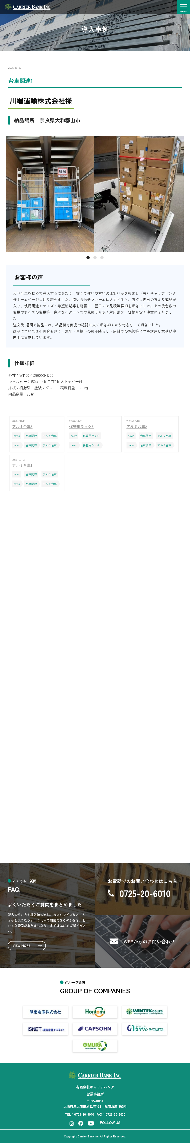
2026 (43, 757)
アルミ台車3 (47, 676)
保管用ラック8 (49, 693)
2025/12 (42, 816)
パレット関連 (46, 553)
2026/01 (42, 805)
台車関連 (42, 542)
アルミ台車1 (47, 726)
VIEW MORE (21, 945)
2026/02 (42, 794)
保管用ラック (46, 531)
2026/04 (42, 783)
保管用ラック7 (49, 742)
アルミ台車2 (47, 709)
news (39, 520)
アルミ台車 (44, 564)
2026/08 (42, 771)
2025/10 (42, 838)
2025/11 (42, 827)
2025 (71, 757)
